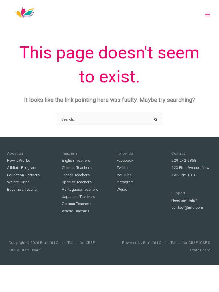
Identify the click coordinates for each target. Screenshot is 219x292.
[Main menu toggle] (208, 15)
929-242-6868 (183, 160)
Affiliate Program (21, 167)
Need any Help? (184, 200)
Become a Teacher (22, 189)
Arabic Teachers (75, 211)
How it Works (18, 160)
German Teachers (76, 203)
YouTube (124, 175)
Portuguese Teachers (80, 189)
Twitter (123, 167)
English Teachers (76, 160)
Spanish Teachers (77, 182)
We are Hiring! (19, 182)
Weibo (122, 189)
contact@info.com (187, 207)
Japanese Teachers (78, 196)
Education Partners (23, 175)
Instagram (125, 182)
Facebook (125, 160)
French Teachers (76, 175)
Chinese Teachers (77, 167)
